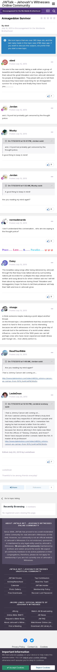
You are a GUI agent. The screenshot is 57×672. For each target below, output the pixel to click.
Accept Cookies (16, 667)
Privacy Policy (18, 647)
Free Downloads (15, 593)
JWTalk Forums (15, 578)
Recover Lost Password (42, 593)
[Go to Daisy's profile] (5, 263)
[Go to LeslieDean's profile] (5, 395)
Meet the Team (41, 582)
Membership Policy (42, 589)
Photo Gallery (15, 589)
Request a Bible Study (15, 619)
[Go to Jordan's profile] (5, 108)
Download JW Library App (42, 626)
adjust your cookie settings (34, 657)
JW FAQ (41, 619)
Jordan (13, 106)
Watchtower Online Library (42, 622)
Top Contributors (42, 578)
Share (14, 487)
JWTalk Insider (42, 585)
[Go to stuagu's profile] (5, 309)
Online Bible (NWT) (15, 615)
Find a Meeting (15, 626)
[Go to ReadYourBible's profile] (5, 353)
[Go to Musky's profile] (5, 132)
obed (6, 25)
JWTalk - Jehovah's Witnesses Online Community (26, 3)
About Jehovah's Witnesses (15, 622)
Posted (18, 64)
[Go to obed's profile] (5, 62)
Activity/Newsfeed (15, 582)
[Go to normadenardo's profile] (5, 221)
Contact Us (32, 647)
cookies (20, 655)
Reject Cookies (43, 667)
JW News (42, 615)
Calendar (15, 585)
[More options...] (52, 62)
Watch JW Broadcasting (41, 611)
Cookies (44, 647)
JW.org (15, 611)
